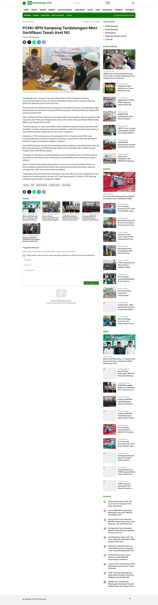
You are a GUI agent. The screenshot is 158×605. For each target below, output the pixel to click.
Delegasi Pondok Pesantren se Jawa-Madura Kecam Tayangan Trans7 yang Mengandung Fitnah (126, 91)
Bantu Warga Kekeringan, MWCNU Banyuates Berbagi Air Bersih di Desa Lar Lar (50, 219)
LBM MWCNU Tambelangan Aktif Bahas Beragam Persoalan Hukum (125, 117)
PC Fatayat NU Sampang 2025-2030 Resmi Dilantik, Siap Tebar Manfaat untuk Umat (126, 210)
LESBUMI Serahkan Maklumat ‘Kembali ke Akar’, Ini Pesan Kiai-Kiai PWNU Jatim (70, 219)
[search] (108, 3)
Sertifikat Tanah (54, 185)
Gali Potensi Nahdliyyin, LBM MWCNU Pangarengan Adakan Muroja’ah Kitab (126, 160)
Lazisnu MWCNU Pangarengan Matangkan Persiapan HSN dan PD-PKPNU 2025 (120, 512)
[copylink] (44, 42)
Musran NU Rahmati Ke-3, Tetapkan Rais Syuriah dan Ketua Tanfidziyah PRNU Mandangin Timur (30, 219)
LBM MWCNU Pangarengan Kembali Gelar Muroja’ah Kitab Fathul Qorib (126, 145)
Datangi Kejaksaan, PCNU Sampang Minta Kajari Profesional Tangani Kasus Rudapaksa (126, 474)
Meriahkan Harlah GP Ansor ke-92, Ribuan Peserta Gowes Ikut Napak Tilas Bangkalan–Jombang (126, 225)
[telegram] (39, 42)
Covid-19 (108, 39)
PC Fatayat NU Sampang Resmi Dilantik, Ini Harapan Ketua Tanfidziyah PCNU (118, 197)
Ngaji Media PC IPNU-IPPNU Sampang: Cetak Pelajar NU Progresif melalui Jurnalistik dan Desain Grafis (126, 105)
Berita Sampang (111, 29)
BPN (32, 185)
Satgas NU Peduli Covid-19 (116, 36)
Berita (32, 22)
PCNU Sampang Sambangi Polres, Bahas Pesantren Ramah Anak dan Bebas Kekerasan (125, 488)
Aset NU (26, 185)
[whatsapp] (34, 42)
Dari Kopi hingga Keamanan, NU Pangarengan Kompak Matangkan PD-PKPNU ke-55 (126, 323)
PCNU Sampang (41, 185)
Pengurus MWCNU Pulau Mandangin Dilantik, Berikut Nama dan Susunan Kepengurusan (90, 219)
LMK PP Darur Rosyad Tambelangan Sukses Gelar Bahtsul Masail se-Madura (126, 131)
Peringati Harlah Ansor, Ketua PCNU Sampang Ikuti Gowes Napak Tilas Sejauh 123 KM (126, 239)
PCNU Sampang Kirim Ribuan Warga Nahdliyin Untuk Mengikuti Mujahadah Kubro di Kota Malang (126, 267)
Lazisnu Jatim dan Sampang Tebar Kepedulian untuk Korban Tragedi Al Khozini (121, 566)
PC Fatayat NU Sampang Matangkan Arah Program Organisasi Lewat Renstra (126, 281)
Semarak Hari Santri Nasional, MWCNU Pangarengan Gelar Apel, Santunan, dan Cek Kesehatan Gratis (121, 522)
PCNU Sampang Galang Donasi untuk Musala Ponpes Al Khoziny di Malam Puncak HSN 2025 (121, 575)
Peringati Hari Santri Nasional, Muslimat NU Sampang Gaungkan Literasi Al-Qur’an (121, 530)
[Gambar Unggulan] (61, 68)
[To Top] (130, 598)
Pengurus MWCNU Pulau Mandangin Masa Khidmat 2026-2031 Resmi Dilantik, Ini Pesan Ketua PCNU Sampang (31, 242)
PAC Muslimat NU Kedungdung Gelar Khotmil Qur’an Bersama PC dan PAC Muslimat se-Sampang (126, 254)
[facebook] (24, 42)
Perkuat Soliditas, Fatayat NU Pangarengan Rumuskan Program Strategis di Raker (125, 295)
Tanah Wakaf (66, 185)
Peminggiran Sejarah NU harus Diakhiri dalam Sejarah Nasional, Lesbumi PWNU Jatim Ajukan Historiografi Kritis (126, 461)
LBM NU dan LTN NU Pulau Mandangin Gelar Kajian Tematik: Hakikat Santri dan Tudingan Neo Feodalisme (119, 76)
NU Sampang (34, 37)
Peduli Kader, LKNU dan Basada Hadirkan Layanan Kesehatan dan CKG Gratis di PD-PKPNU (126, 309)
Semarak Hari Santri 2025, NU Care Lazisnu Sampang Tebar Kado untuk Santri (120, 503)
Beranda (25, 22)
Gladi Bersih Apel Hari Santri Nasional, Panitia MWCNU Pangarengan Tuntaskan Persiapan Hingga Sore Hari (119, 558)
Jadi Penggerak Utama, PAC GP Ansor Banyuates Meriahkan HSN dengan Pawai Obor (121, 539)
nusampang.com (29, 98)
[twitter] (29, 42)
